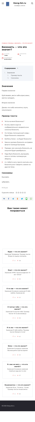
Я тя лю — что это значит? (17, 327)
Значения (11, 73)
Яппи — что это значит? (17, 346)
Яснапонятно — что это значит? (17, 385)
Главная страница (8, 43)
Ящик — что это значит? (17, 251)
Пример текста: (16, 75)
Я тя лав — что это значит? (17, 288)
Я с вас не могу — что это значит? (17, 365)
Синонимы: (15, 78)
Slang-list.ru (19, 3)
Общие (5, 188)
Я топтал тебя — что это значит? (17, 308)
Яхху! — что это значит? (17, 270)
